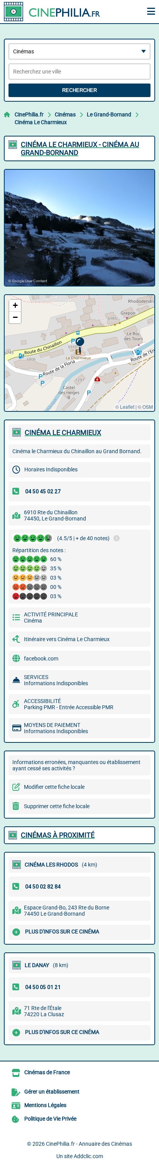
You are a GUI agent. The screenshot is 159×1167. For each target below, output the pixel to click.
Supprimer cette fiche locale (57, 806)
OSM (147, 406)
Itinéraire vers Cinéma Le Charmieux (67, 639)
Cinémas (65, 114)
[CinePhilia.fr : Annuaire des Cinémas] (52, 11)
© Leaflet (124, 406)
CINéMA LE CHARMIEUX (63, 432)
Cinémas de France (47, 1072)
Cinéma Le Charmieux (41, 122)
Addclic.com (88, 1156)
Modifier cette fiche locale (54, 787)
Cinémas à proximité (58, 835)
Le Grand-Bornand (109, 114)
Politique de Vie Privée (50, 1119)
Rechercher (79, 90)
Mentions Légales (45, 1105)
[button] (80, 345)
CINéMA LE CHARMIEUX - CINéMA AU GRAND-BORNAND (80, 148)
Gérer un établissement (52, 1092)
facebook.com (41, 658)
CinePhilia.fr (29, 114)
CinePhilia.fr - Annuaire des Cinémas (89, 1144)
